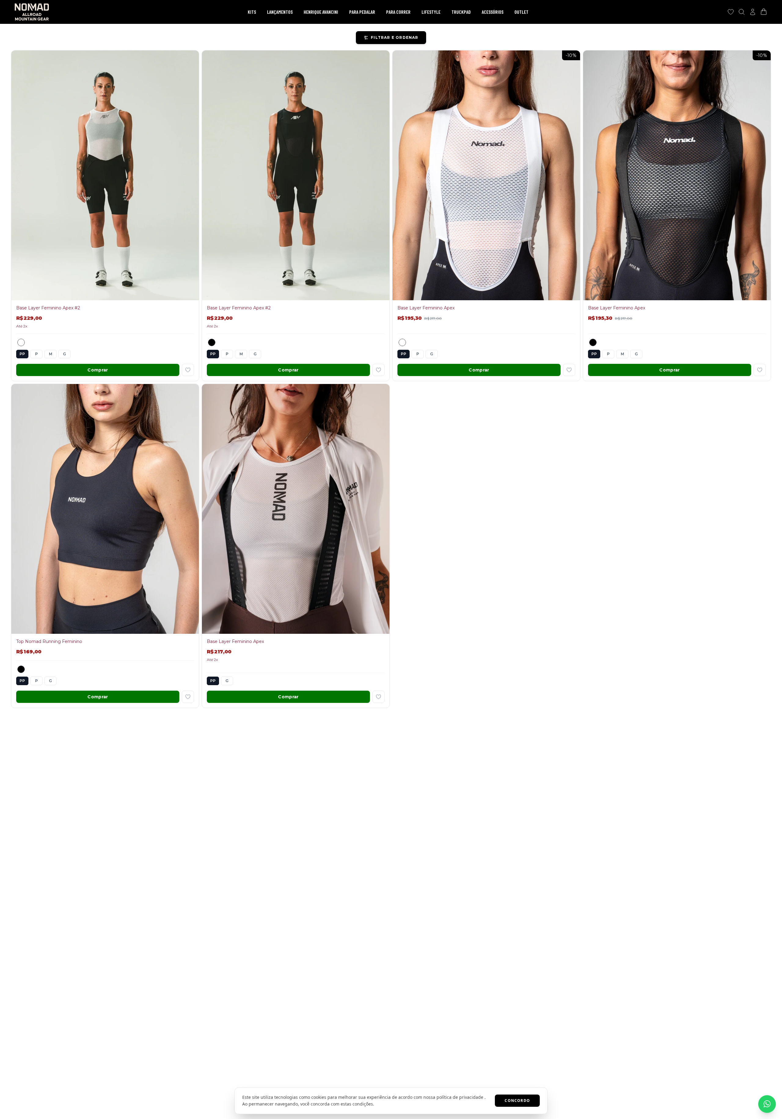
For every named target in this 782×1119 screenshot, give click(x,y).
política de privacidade (460, 1097)
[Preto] (212, 342)
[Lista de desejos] (730, 12)
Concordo (517, 1100)
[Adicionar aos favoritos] (188, 370)
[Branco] (21, 342)
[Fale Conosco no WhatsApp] (767, 1104)
